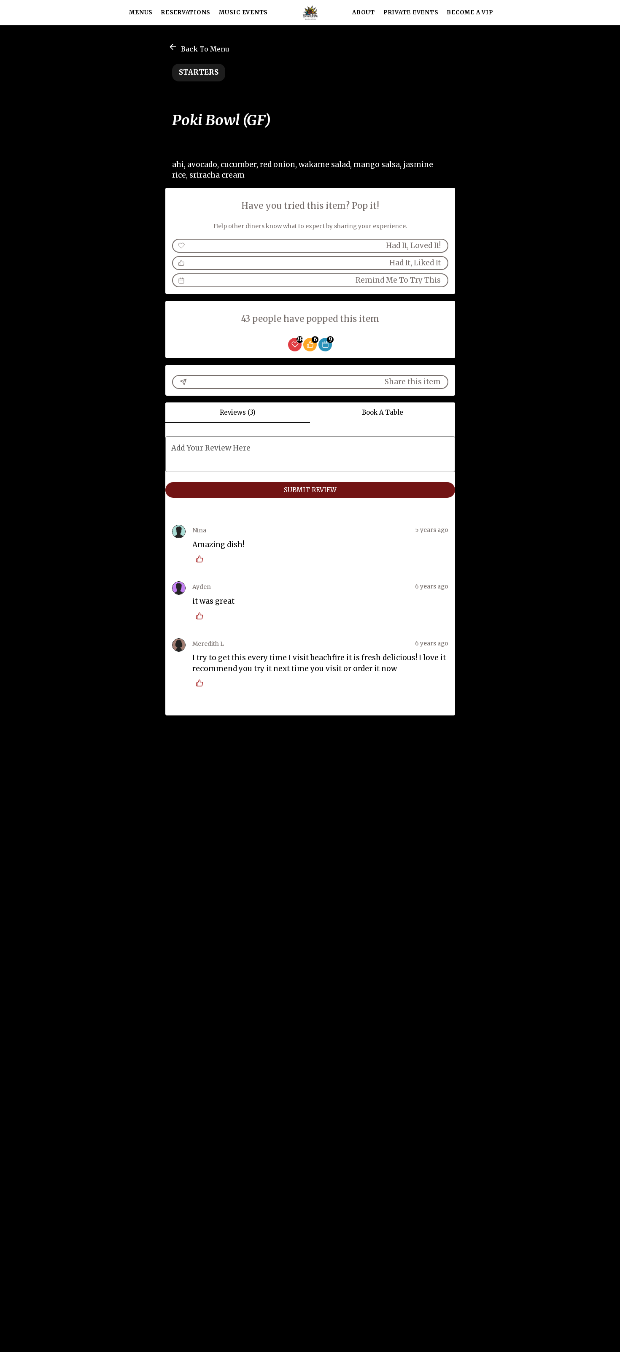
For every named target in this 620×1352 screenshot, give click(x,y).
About (363, 12)
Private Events (411, 12)
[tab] (237, 412)
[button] (199, 48)
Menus (141, 12)
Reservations (185, 12)
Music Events (243, 12)
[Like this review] (201, 558)
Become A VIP (470, 12)
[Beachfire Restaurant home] (310, 12)
